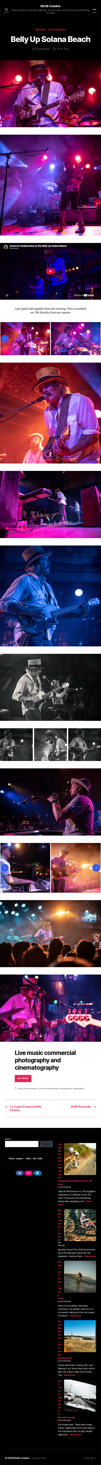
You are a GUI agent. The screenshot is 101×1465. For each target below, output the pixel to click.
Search (8, 1139)
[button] (25, 338)
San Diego (40, 30)
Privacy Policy (39, 1458)
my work (23, 1078)
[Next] (96, 339)
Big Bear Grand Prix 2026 (60, 1223)
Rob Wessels (44, 49)
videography (78, 1088)
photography (66, 1088)
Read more (90, 1256)
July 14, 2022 (63, 49)
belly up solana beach (28, 1088)
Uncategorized (57, 30)
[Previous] (5, 339)
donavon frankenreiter (49, 1088)
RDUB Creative (50, 6)
